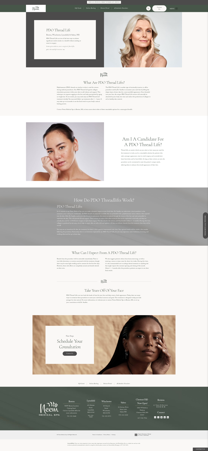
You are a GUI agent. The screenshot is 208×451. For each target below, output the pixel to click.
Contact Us (159, 8)
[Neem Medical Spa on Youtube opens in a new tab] (165, 417)
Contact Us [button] (200, 449)
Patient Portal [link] (105, 8)
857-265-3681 (124, 445)
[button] (176, 8)
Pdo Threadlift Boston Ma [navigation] (55, 50)
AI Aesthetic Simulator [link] (121, 8)
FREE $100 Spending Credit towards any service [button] (104, 2)
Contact (59, 109)
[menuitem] (155, 417)
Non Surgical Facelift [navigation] (66, 46)
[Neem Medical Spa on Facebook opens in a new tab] (158, 417)
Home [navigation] (48, 46)
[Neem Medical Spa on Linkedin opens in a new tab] (168, 417)
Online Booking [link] (91, 8)
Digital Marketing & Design (144, 435)
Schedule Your (70, 342)
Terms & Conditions (97, 435)
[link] (148, 8)
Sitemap (113, 435)
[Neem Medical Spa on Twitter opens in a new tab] (161, 417)
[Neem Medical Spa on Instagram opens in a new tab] (155, 417)
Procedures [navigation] (54, 46)
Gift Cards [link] (78, 8)
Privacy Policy (107, 435)
